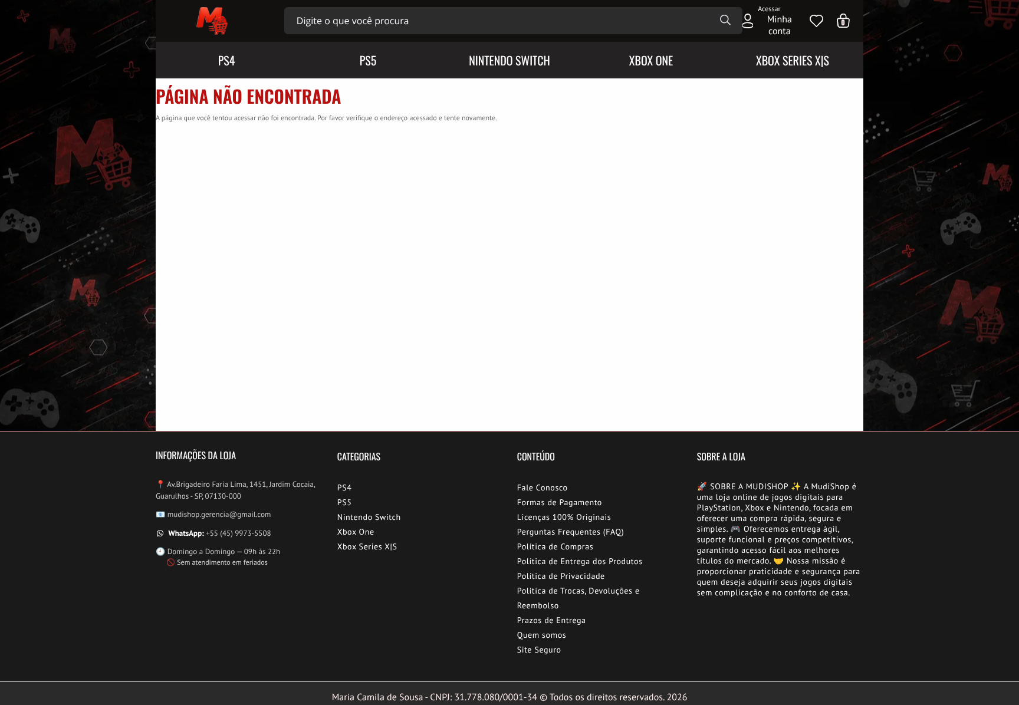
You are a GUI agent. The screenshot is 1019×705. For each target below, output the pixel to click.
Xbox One (355, 531)
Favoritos (816, 21)
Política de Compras (555, 546)
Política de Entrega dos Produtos (580, 561)
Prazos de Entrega (551, 620)
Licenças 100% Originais (564, 517)
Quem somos (542, 635)
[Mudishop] (211, 20)
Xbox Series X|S (367, 546)
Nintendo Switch (369, 517)
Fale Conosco (542, 487)
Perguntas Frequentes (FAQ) (570, 531)
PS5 (344, 502)
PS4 (344, 487)
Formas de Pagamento (559, 502)
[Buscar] (725, 20)
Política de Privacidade (561, 576)
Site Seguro (539, 649)
